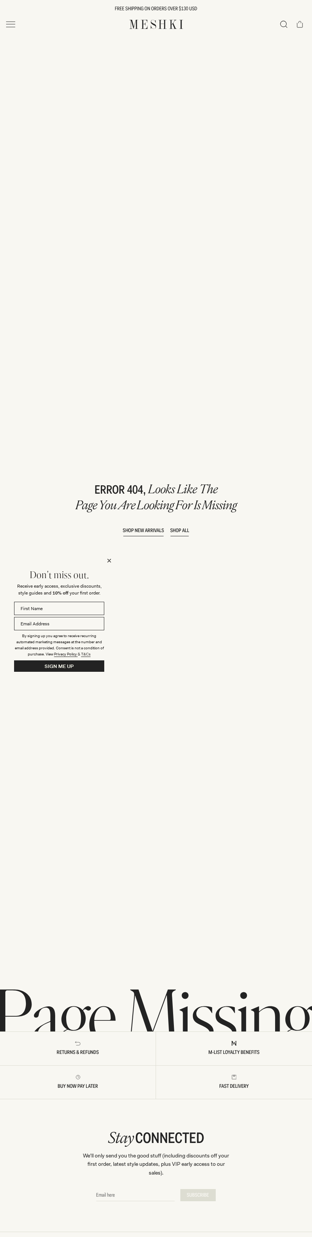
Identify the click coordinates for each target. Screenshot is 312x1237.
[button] (284, 24)
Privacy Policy (66, 654)
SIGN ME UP (59, 666)
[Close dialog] (109, 560)
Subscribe (198, 1195)
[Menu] (11, 24)
